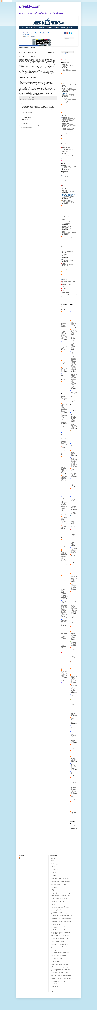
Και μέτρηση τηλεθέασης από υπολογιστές (58, 955)
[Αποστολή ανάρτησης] (26, 97)
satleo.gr (63, 145)
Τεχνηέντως (73, 445)
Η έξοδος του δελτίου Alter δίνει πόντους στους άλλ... (60, 976)
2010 (52, 990)
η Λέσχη (72, 764)
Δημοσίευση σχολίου (24, 123)
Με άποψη (72, 809)
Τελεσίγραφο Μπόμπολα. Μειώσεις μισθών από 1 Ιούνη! (61, 921)
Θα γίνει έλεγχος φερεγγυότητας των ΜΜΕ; (58, 884)
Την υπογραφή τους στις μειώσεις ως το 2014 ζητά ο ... (61, 913)
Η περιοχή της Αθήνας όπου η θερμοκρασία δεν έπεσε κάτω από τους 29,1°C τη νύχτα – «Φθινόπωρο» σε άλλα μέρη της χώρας (73, 343)
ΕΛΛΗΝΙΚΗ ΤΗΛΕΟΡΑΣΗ (66, 138)
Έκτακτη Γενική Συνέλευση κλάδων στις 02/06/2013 (64, 546)
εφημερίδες (29, 99)
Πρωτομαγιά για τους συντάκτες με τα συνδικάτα (60, 980)
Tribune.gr (64, 175)
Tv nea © (62, 654)
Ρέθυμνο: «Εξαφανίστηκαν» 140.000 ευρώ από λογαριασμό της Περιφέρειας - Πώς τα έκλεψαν (69, 167)
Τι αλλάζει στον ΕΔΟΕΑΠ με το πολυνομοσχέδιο (63, 377)
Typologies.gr (64, 93)
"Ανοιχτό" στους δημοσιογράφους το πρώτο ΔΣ (59, 879)
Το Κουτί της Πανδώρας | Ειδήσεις (73, 522)
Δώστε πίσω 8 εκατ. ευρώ (55, 949)
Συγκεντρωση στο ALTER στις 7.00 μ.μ (58, 936)
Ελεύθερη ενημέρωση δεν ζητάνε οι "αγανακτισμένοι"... (61, 881)
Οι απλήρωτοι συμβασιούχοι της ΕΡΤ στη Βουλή (60, 909)
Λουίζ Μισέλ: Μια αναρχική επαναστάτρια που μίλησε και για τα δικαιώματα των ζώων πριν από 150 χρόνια (74, 706)
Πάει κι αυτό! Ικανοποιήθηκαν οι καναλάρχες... (59, 898)
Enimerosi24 (64, 153)
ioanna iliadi (73, 566)
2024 (52, 857)
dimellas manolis (74, 670)
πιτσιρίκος (72, 307)
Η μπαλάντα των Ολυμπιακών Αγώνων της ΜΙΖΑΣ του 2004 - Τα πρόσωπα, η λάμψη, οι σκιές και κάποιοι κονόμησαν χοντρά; (69, 75)
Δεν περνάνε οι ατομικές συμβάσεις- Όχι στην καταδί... (60, 916)
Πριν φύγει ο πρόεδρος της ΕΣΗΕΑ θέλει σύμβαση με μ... (61, 967)
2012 (52, 861)
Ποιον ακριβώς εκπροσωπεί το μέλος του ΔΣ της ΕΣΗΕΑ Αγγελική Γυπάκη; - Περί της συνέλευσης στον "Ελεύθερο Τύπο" (64, 491)
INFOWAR (64, 263)
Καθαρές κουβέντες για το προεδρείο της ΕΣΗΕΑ (60, 878)
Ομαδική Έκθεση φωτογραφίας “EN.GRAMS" (73, 637)
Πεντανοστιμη (73, 642)
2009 (52, 991)
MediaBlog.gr (64, 78)
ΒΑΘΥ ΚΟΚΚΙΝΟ (74, 330)
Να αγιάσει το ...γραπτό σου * (56, 961)
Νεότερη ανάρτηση (22, 125)
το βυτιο (72, 542)
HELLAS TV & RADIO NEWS (67, 88)
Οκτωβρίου (54, 867)
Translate (69, 54)
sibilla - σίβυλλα (74, 374)
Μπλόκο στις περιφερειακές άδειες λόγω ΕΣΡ (69, 70)
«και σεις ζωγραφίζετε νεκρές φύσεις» (68, 268)
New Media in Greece (66, 117)
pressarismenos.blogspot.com (68, 128)
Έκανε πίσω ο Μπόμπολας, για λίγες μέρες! (59, 906)
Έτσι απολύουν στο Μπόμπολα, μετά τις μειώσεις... (60, 947)
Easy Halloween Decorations (66, 228)
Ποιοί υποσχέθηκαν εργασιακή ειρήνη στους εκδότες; (60, 910)
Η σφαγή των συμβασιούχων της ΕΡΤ (64, 623)
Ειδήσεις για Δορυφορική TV (67, 149)
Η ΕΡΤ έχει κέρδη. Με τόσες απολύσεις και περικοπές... (61, 952)
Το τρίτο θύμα (73, 774)
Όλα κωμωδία (73, 308)
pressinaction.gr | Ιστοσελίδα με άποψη (69, 294)
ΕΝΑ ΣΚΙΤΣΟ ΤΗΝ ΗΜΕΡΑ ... (67, 104)
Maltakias (72, 424)
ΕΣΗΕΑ (26, 99)
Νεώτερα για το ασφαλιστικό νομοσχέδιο (63, 436)
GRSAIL (72, 584)
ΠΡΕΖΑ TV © (64, 205)
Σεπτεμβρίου (54, 869)
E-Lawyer (72, 322)
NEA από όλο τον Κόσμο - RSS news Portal (74, 556)
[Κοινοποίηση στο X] (31, 97)
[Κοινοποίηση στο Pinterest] (33, 97)
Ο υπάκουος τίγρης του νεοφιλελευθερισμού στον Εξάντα (61, 893)
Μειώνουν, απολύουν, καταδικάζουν (57, 930)
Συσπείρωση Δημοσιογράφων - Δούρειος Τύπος (64, 343)
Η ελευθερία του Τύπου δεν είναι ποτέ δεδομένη (59, 972)
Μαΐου (53, 875)
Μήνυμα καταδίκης (54, 889)
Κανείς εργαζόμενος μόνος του (56, 912)
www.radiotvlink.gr (65, 143)
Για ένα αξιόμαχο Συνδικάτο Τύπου (57, 892)
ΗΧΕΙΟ (72, 796)
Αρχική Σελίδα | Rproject (66, 284)
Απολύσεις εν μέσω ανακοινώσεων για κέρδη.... (64, 471)
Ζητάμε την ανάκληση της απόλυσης (57, 941)
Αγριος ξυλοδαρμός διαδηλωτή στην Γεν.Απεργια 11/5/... (61, 935)
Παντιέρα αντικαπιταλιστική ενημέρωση (69, 185)
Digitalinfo (64, 158)
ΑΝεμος (72, 458)
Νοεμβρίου (54, 866)
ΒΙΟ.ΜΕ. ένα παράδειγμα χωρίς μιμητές (73, 665)
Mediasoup (73, 824)
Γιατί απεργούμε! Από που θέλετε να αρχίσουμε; (59, 944)
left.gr (63, 286)
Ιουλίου (53, 872)
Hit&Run (63, 231)
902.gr (63, 290)
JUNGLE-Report (74, 405)
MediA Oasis (64, 190)
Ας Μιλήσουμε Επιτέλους (66, 200)
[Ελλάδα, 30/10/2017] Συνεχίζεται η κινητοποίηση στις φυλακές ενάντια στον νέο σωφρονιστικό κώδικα (69, 243)
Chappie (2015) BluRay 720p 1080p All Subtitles (74, 426)
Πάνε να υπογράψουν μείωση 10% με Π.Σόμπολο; (60, 964)
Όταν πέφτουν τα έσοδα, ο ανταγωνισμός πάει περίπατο (61, 975)
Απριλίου (53, 983)
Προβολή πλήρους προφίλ (24, 858)
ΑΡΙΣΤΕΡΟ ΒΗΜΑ (65, 292)
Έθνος (23, 99)
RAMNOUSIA (64, 267)
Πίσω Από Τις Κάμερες (66, 123)
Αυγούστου (54, 870)
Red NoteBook (73, 531)
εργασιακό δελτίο (64, 434)
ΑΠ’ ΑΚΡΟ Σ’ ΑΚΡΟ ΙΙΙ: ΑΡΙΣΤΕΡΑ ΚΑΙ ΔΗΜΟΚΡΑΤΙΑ (74, 447)
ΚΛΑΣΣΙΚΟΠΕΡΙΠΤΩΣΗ (66, 246)
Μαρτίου (53, 985)
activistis (64, 288)
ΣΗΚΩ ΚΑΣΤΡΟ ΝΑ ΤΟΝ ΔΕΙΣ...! (67, 260)
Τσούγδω (72, 752)
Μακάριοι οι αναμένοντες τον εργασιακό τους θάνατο (60, 876)
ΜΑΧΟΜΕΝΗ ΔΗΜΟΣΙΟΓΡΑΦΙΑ (64, 396)
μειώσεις (33, 99)
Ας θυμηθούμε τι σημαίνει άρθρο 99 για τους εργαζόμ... (61, 956)
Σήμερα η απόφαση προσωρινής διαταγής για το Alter (60, 966)
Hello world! (63, 667)
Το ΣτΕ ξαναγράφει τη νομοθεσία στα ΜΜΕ (58, 973)
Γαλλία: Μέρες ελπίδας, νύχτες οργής (68, 191)
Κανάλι (72, 695)
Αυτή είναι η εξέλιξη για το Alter (56, 958)
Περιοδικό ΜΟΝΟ (74, 498)
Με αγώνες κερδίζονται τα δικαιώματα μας (58, 981)
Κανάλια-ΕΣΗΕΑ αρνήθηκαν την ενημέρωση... (59, 933)
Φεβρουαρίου (54, 986)
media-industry (65, 112)
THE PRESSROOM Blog (73, 787)
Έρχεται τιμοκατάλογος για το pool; (57, 943)
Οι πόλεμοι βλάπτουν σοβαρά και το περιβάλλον (73, 550)
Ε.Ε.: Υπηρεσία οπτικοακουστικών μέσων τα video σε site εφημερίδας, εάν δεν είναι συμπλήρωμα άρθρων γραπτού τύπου (69, 119)
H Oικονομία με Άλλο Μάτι (67, 236)
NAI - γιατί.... (73, 747)
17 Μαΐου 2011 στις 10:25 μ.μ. (27, 112)
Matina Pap (22, 857)
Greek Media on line (65, 73)
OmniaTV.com (64, 296)
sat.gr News (64, 98)
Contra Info (64, 241)
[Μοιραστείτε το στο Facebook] (32, 97)
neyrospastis (63, 441)
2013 (52, 860)
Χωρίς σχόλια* (54, 904)
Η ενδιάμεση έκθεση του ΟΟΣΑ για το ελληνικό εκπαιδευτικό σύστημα (73, 689)
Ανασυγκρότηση (64, 362)
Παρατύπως (63, 457)
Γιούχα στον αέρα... (65, 172)
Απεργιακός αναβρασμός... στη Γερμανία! (58, 896)
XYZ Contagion (73, 352)
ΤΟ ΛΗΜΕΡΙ (73, 469)
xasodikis (72, 452)
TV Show (62, 680)
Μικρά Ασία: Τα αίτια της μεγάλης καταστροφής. (74, 579)
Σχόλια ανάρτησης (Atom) (28, 127)
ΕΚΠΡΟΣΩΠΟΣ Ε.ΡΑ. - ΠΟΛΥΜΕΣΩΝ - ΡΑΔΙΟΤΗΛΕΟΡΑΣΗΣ (64, 528)
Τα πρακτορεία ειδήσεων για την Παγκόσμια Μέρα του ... (61, 969)
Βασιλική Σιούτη (74, 548)
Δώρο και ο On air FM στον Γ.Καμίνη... (58, 901)
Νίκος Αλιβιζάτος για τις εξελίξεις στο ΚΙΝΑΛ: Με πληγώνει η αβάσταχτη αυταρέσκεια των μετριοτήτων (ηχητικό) (69, 215)
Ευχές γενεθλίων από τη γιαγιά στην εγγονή (74, 826)
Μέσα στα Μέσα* (54, 887)
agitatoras (63, 307)
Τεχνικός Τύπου (65, 151)
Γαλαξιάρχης (73, 740)
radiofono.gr (64, 83)
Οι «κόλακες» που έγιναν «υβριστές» (68, 264)
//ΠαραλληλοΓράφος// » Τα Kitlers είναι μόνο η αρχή (74, 393)
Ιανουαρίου (54, 988)
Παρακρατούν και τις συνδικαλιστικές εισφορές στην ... (61, 926)
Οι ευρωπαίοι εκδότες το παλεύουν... (57, 886)
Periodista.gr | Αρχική (66, 147)
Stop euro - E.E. (73, 479)
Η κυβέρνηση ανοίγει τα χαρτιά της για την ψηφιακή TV (61, 978)
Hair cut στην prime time (55, 924)
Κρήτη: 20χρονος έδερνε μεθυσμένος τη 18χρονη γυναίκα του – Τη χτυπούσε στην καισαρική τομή (68, 177)
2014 (52, 858)
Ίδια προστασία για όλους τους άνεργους (64, 399)
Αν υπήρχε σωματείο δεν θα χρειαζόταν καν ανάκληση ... (61, 932)
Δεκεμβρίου (54, 864)
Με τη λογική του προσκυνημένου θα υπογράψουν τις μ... (61, 963)
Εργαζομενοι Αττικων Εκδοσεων (63, 602)
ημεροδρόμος (64, 180)
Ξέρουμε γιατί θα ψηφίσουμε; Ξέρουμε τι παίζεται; (60, 907)
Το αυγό (72, 696)
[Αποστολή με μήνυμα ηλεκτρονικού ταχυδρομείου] (28, 97)
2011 (52, 863)
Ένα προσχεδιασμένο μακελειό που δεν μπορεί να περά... (61, 918)
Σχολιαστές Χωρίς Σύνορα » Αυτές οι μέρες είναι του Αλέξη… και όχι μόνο (74, 416)
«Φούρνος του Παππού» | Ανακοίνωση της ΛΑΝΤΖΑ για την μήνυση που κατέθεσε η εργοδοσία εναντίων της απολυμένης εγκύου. (74, 655)
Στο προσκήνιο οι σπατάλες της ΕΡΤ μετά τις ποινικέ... (60, 929)
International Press (65, 274)
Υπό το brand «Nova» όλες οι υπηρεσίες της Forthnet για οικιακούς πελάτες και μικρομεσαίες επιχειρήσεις (69, 100)
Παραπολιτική (64, 213)
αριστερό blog (63, 628)
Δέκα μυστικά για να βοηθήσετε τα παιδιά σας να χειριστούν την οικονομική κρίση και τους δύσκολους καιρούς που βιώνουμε (74, 462)
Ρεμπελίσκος (73, 713)
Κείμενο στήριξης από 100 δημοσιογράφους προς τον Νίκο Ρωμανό (63, 317)
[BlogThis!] (29, 97)
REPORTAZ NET (65, 165)
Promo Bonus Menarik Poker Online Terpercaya (64, 326)
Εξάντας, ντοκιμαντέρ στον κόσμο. (74, 833)
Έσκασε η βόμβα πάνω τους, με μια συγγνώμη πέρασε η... (61, 970)
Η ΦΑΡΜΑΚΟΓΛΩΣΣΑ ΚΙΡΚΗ (74, 593)
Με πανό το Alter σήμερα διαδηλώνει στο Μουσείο (60, 938)
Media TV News (65, 69)
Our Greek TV (63, 666)
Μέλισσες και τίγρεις (64, 308)
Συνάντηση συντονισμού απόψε (73, 721)
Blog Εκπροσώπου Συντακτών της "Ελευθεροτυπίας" (64, 553)
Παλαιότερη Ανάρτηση (52, 125)
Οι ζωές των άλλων (74, 741)
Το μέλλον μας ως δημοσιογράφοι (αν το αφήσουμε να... (61, 890)
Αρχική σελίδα (37, 125)
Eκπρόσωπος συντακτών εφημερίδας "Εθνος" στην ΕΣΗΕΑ (63, 645)
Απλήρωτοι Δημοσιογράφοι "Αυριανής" (64, 448)
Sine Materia (73, 758)
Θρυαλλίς (64, 271)
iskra (63, 259)
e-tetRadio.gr (64, 160)
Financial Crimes (64, 368)
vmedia (63, 219)
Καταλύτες (72, 714)
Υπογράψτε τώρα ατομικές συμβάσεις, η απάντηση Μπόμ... (61, 915)
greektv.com (29, 6)
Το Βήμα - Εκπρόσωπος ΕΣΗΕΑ (63, 578)
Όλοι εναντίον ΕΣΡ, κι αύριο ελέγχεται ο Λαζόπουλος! (60, 946)
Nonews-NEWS (65, 171)
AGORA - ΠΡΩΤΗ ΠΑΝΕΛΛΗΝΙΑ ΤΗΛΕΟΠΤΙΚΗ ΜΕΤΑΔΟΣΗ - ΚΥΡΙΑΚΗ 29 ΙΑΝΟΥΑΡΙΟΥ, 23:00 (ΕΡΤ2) (73, 838)
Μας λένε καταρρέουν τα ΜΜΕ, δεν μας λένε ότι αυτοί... (61, 895)
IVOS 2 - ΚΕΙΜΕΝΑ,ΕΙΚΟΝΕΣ (74, 576)
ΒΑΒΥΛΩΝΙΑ (64, 279)
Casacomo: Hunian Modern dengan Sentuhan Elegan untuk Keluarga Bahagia (74, 569)
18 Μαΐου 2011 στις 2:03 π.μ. (27, 121)
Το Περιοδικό (64, 254)
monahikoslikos (74, 802)
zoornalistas (64, 64)
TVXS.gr (72, 845)
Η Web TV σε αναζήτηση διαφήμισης (57, 953)
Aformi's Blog (73, 506)
